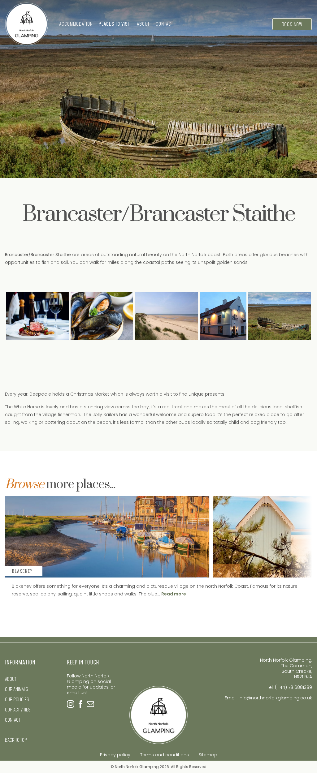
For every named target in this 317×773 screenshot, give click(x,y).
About (10, 679)
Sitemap (208, 755)
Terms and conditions (164, 755)
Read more (158, 594)
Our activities (18, 709)
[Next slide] (233, 571)
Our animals (16, 689)
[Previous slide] (220, 571)
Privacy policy (115, 755)
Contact (164, 24)
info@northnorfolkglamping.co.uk (275, 698)
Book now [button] (292, 24)
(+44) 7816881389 (293, 687)
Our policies (17, 699)
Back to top (16, 740)
